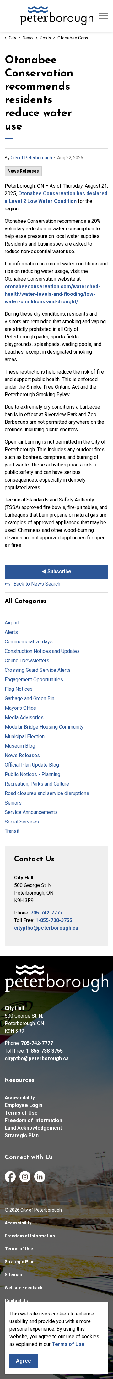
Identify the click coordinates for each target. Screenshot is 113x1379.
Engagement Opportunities (34, 680)
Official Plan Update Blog (32, 765)
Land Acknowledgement (33, 1128)
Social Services (22, 822)
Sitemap (13, 1274)
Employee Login (23, 1105)
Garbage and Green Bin (29, 699)
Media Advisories (24, 717)
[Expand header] (103, 16)
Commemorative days (29, 642)
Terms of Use (21, 1113)
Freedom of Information (33, 1120)
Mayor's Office (20, 708)
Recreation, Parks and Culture (37, 784)
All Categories (26, 601)
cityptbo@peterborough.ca (46, 928)
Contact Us (16, 1300)
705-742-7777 (46, 913)
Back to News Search (36, 584)
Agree (23, 1361)
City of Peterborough (31, 157)
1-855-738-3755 (53, 920)
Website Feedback (24, 1287)
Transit (12, 831)
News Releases (23, 170)
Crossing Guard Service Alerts (38, 670)
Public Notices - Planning (32, 774)
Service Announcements (31, 812)
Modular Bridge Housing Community (44, 727)
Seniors (13, 803)
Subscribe (58, 571)
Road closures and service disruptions (47, 793)
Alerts (11, 632)
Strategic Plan (22, 1136)
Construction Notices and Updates (42, 651)
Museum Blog (20, 746)
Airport (12, 623)
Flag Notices (19, 689)
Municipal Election (25, 736)
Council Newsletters (27, 661)
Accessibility (20, 1098)
